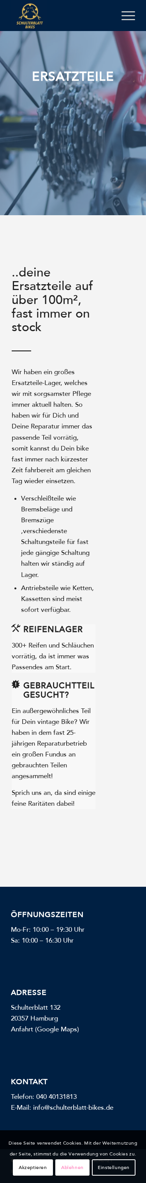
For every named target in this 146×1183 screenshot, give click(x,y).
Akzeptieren (33, 1167)
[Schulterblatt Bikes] (60, 15)
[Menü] (124, 15)
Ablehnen (72, 1167)
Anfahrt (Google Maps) (45, 1029)
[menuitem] (124, 15)
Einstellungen (114, 1167)
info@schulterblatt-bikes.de (73, 1108)
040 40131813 (56, 1097)
